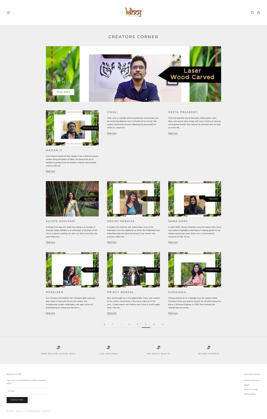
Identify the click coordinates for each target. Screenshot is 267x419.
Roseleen (55, 292)
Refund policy (250, 394)
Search (247, 385)
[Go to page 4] (104, 324)
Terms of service (251, 389)
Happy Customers (252, 380)
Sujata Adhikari (61, 221)
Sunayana (177, 292)
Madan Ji (54, 150)
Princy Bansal (120, 292)
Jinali (112, 112)
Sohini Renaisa (121, 221)
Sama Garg (178, 221)
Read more (63, 92)
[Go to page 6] (163, 324)
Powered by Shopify (38, 411)
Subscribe (17, 400)
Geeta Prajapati (183, 112)
